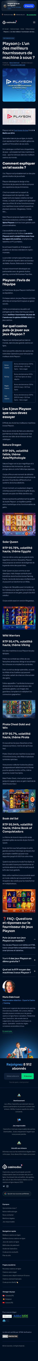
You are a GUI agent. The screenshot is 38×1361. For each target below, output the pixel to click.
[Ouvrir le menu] (34, 22)
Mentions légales (9, 1218)
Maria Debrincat (15, 63)
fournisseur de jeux (21, 130)
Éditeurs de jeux (30, 29)
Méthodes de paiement (11, 1245)
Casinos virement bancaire (12, 1279)
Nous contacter (8, 1215)
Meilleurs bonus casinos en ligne (14, 1238)
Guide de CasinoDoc (10, 1249)
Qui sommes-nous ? (10, 1208)
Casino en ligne (14, 29)
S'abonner (28, 1076)
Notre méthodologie (10, 1211)
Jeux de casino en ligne (11, 1242)
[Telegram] (4, 1186)
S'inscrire (29, 6)
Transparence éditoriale (17, 65)
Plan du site (7, 1255)
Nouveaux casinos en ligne (12, 1269)
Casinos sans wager (10, 1272)
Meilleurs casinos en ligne (11, 1235)
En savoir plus (7, 1031)
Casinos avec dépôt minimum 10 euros (16, 1275)
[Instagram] (7, 1186)
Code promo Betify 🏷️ (10, 1282)
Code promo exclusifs (10, 1252)
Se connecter (31, 15)
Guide (22, 29)
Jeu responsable (9, 1222)
